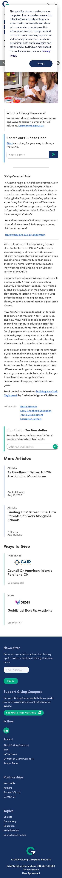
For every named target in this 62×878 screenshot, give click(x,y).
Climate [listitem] (8, 816)
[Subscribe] (55, 446)
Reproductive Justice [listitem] (15, 834)
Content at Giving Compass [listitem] (19, 758)
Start (10, 143)
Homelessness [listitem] (11, 830)
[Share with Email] (57, 63)
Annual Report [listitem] (11, 763)
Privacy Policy (31, 869)
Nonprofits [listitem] (9, 783)
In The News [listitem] (10, 754)
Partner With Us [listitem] (12, 792)
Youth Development (31, 414)
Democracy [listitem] (10, 821)
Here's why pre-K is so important (25, 234)
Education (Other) (31, 418)
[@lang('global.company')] (5, 4)
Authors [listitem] (8, 787)
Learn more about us (30, 125)
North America (28, 406)
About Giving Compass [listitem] (16, 745)
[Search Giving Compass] (48, 4)
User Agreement (31, 873)
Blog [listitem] (6, 749)
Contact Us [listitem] (9, 796)
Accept (40, 63)
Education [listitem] (9, 825)
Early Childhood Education (35, 410)
